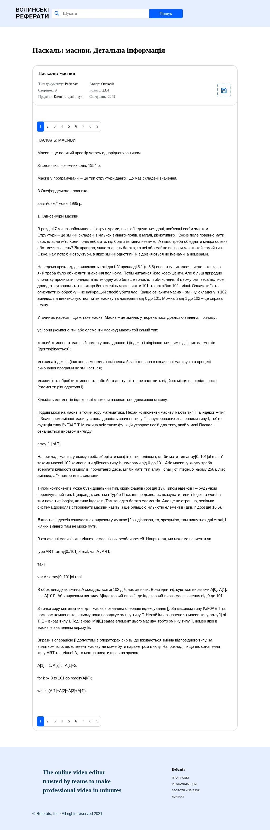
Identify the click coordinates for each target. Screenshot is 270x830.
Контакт (178, 796)
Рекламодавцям (184, 784)
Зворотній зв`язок (186, 790)
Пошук (166, 13)
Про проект (180, 777)
